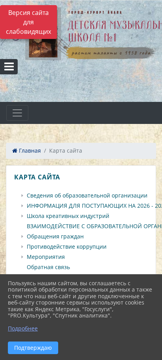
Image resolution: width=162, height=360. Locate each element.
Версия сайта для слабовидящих (28, 22)
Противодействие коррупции (67, 247)
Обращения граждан (55, 236)
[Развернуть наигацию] (17, 113)
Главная (29, 150)
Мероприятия (46, 257)
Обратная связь (48, 267)
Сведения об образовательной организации (87, 195)
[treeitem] (82, 195)
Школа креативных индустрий (68, 216)
